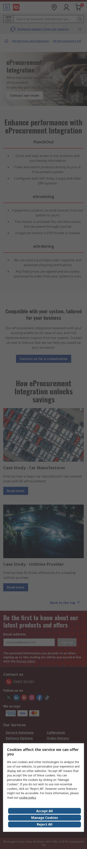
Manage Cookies (44, 817)
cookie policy (27, 797)
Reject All (44, 824)
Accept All (44, 811)
